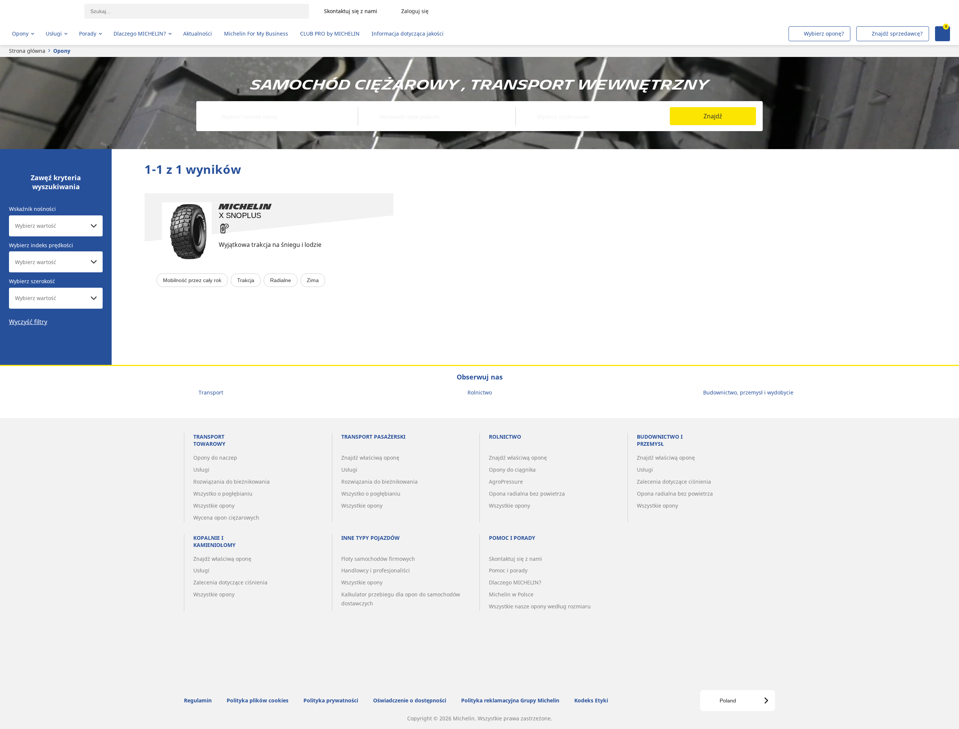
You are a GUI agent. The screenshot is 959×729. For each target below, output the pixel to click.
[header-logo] (41, 11)
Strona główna (27, 50)
